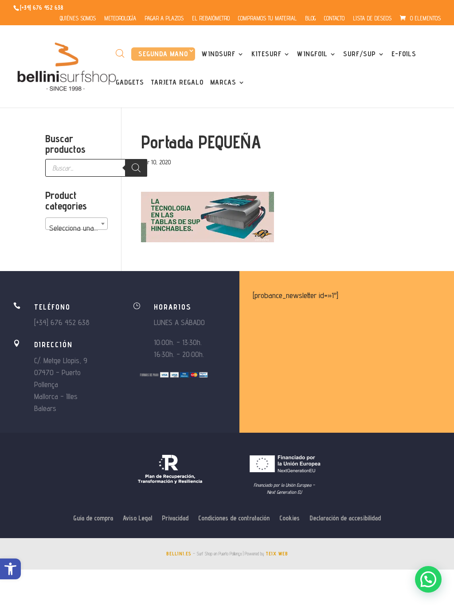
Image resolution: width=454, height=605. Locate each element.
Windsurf (218, 54)
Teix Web (277, 554)
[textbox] (76, 228)
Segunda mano (163, 54)
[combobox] (76, 223)
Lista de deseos (372, 19)
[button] (10, 568)
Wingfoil (312, 54)
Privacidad (175, 518)
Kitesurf (266, 54)
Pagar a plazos (164, 19)
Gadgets (130, 82)
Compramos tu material (267, 19)
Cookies (289, 518)
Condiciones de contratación (234, 518)
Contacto (334, 19)
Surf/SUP (359, 54)
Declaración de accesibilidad (345, 518)
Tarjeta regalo (177, 82)
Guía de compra (93, 518)
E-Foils (403, 54)
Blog (310, 19)
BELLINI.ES (179, 554)
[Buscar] (136, 168)
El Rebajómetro (211, 19)
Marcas (223, 82)
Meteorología (120, 19)
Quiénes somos (78, 19)
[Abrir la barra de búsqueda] (120, 53)
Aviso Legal (137, 518)
